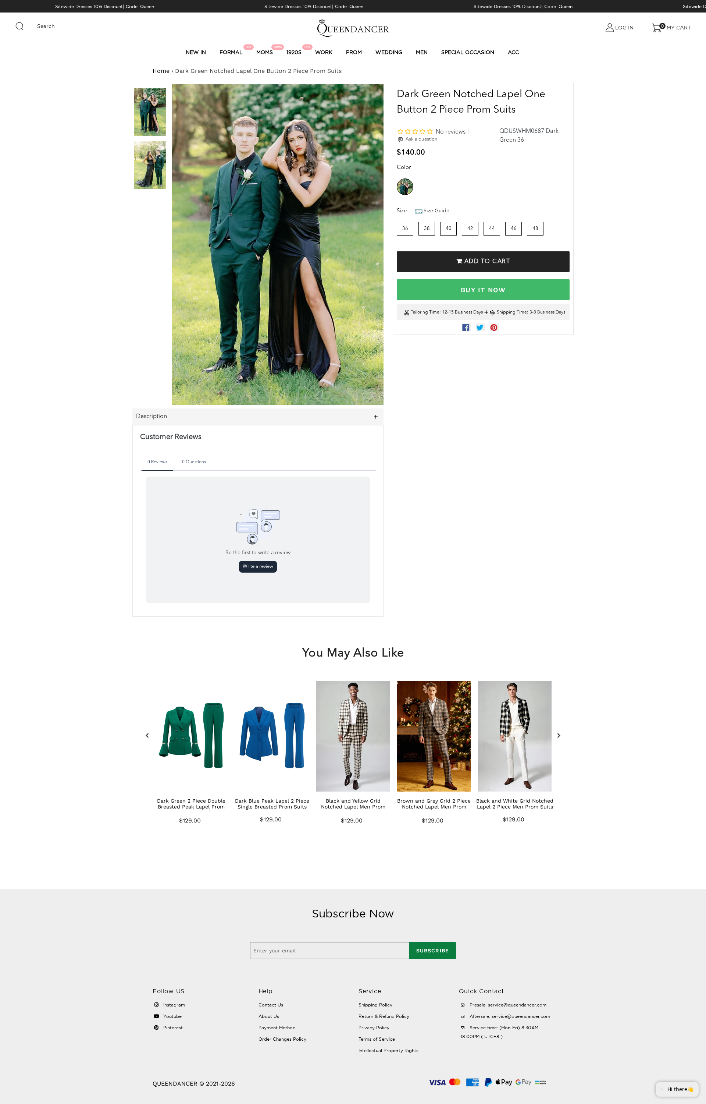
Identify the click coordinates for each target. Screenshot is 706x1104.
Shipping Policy (375, 1004)
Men (422, 52)
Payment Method (277, 1027)
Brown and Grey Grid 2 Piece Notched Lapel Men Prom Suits (434, 806)
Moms (265, 50)
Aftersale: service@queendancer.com (509, 1016)
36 (405, 228)
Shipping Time (512, 313)
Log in (624, 28)
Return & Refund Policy (384, 1016)
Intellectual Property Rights (388, 1050)
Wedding (388, 52)
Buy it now (483, 290)
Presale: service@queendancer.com (507, 1004)
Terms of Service (377, 1039)
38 (427, 228)
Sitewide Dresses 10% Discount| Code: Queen (104, 6)
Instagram (173, 1004)
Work (323, 52)
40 (449, 228)
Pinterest (172, 1027)
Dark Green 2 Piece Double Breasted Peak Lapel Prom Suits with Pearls (191, 806)
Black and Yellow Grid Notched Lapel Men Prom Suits (353, 806)
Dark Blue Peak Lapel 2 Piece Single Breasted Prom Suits (272, 804)
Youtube (172, 1016)
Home (161, 70)
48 (535, 228)
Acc (513, 52)
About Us (268, 1016)
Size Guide (436, 211)
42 (470, 228)
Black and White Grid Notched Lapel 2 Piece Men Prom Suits (514, 804)
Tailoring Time (425, 313)
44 (492, 228)
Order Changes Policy (282, 1039)
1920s (295, 50)
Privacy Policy (374, 1027)
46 (514, 228)
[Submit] (20, 23)
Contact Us (270, 1004)
